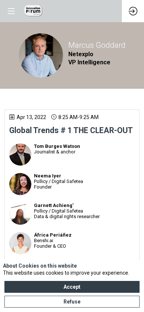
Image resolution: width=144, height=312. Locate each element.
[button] (11, 11)
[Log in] (133, 11)
